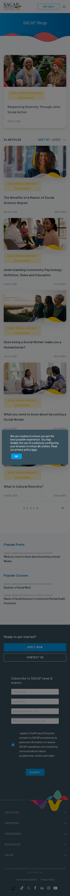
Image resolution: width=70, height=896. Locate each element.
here (34, 449)
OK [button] (16, 456)
